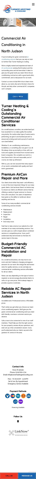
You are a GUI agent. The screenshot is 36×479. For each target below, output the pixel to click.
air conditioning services (15, 58)
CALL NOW (18, 96)
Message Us (27, 476)
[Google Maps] (18, 421)
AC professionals (7, 68)
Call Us (9, 476)
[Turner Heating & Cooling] (16, 9)
